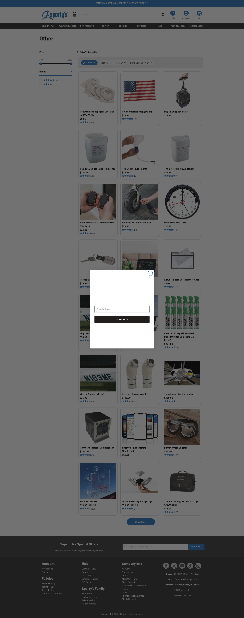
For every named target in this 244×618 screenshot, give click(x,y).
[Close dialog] (150, 273)
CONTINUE (122, 319)
